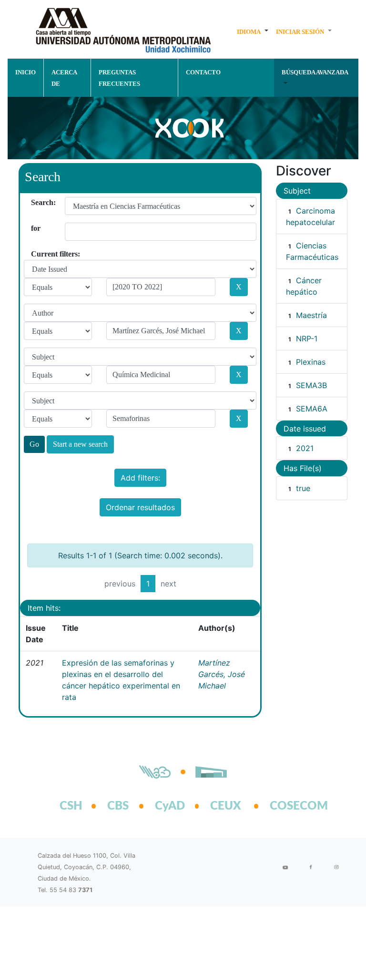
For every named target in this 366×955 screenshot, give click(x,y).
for (34, 228)
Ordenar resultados (140, 507)
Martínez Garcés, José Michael (221, 674)
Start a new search (80, 444)
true (303, 488)
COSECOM (288, 806)
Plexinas (310, 362)
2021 (305, 448)
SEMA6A (311, 408)
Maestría (311, 315)
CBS (118, 806)
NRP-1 (306, 338)
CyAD (170, 806)
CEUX (225, 806)
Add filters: (140, 478)
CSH (71, 806)
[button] (252, 31)
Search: (34, 202)
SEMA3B (311, 385)
